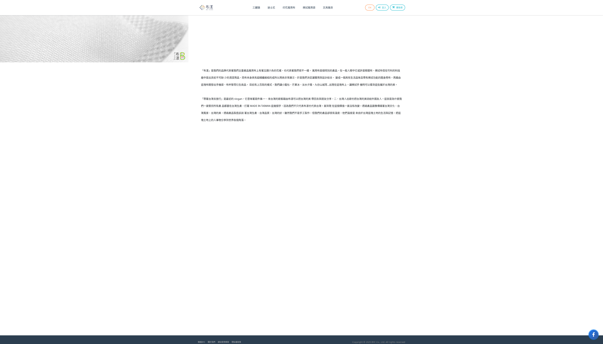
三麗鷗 (256, 7)
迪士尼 (271, 7)
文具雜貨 (328, 7)
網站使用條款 (223, 342)
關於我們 (211, 342)
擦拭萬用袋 (309, 7)
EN (369, 7)
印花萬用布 (289, 7)
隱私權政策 (236, 342)
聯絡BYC (201, 342)
